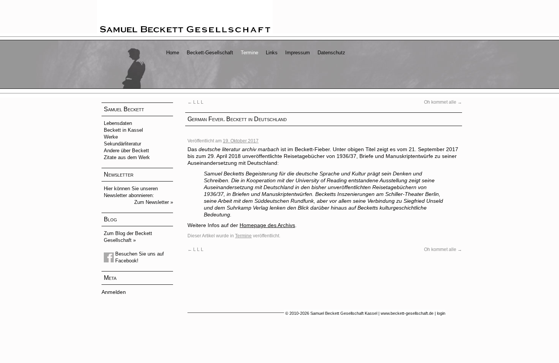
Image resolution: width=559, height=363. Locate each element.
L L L (195, 102)
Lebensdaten (118, 123)
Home (172, 52)
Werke (111, 137)
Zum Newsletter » (153, 202)
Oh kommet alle (443, 102)
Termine (249, 52)
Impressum (297, 52)
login (441, 313)
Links (272, 52)
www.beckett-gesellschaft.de (407, 313)
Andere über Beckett (126, 150)
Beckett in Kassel (123, 130)
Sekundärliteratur (122, 144)
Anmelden (114, 292)
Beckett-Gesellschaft (210, 52)
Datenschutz (331, 52)
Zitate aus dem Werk (127, 157)
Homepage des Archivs (267, 225)
